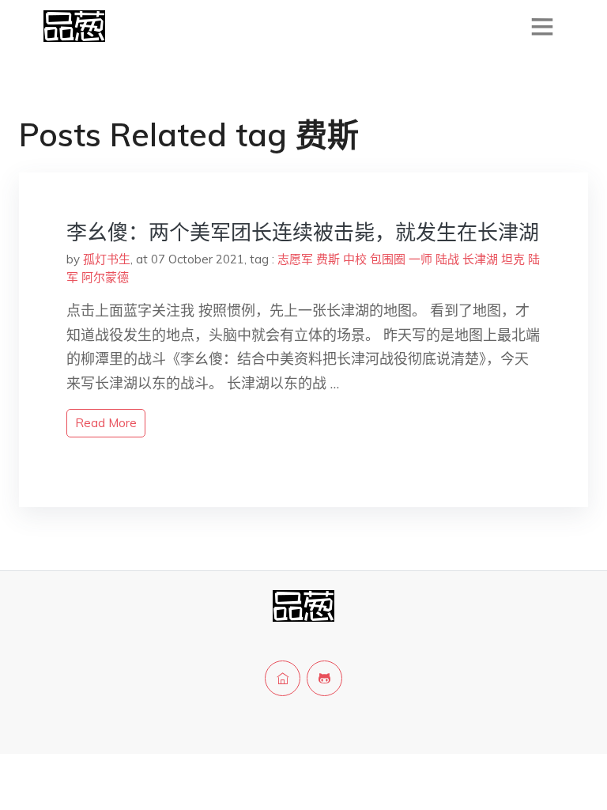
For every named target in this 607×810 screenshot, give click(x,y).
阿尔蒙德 (105, 277)
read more (106, 422)
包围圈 (387, 259)
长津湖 (480, 259)
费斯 (328, 259)
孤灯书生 (106, 259)
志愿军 (295, 259)
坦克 (513, 259)
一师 (420, 259)
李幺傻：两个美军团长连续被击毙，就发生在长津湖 (302, 232)
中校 (355, 259)
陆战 (447, 259)
